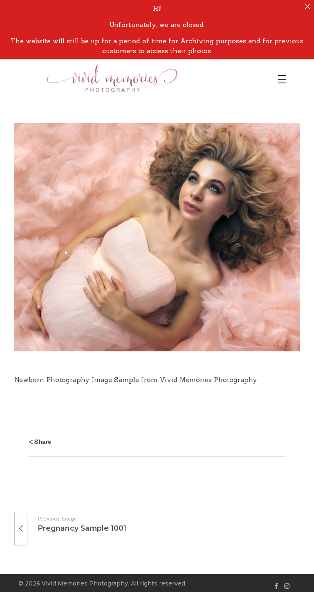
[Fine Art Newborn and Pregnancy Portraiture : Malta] (128, 78)
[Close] (307, 6)
